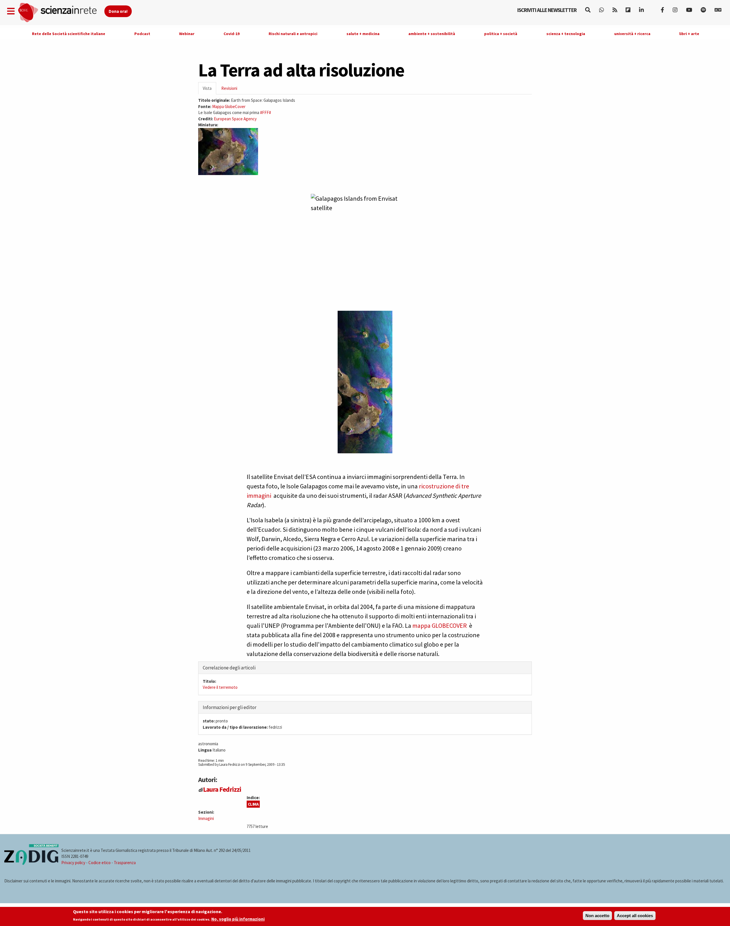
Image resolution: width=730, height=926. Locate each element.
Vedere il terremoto (220, 687)
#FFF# (265, 112)
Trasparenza (125, 862)
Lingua (205, 750)
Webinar (186, 33)
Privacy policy (73, 862)
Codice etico (99, 862)
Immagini (206, 818)
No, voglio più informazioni (238, 919)
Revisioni (229, 88)
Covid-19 (232, 33)
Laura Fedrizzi (222, 789)
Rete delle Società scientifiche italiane (68, 33)
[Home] (60, 13)
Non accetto (597, 915)
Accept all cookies (635, 915)
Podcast (142, 33)
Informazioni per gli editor (229, 707)
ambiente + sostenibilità (431, 33)
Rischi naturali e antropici (293, 33)
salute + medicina (363, 33)
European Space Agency (235, 118)
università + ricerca (632, 33)
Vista (209, 90)
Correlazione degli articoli (229, 668)
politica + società (500, 33)
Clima (253, 804)
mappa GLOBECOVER (439, 625)
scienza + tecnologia (565, 33)
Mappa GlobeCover (229, 106)
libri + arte (689, 33)
